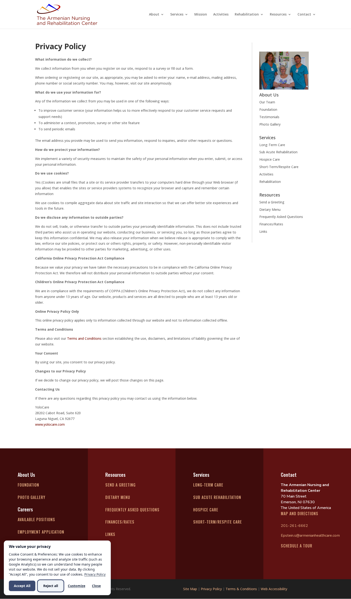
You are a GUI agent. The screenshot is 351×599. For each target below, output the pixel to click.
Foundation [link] (268, 109)
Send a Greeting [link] (271, 202)
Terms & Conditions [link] (241, 589)
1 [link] (270, 80)
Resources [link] (278, 14)
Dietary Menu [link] (270, 209)
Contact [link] (304, 14)
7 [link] (294, 80)
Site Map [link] (190, 589)
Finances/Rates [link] (271, 224)
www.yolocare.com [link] (50, 424)
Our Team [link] (267, 102)
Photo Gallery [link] (270, 124)
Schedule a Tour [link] (296, 546)
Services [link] (176, 14)
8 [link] (298, 80)
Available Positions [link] (36, 519)
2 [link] (274, 80)
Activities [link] (221, 14)
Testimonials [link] (269, 117)
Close (96, 585)
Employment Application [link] (41, 532)
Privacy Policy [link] (211, 589)
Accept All (22, 585)
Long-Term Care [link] (272, 145)
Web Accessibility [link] (274, 589)
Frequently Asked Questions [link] (281, 216)
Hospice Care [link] (269, 159)
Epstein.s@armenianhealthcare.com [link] (310, 535)
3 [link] (278, 80)
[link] (67, 14)
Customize (76, 585)
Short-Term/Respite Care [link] (278, 166)
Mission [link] (200, 14)
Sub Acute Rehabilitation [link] (278, 152)
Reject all (50, 585)
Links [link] (263, 231)
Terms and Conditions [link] (84, 338)
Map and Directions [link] (299, 513)
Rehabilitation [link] (247, 14)
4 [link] (282, 80)
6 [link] (290, 80)
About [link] (154, 14)
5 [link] (286, 80)
